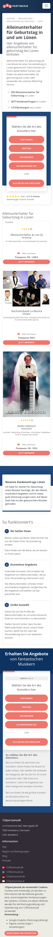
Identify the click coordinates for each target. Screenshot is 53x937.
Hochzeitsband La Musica (26, 311)
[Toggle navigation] (46, 6)
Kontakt (6, 860)
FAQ (4, 846)
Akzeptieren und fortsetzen (21, 933)
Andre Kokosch (27, 426)
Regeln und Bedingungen (15, 851)
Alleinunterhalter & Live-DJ (26, 234)
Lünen (40, 21)
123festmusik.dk (14, 867)
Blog (4, 856)
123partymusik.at (15, 881)
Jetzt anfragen (26, 262)
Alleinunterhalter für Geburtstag (20, 21)
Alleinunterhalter (25, 18)
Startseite (11, 18)
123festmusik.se (14, 871)
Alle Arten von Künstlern (26, 183)
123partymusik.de (15, 876)
